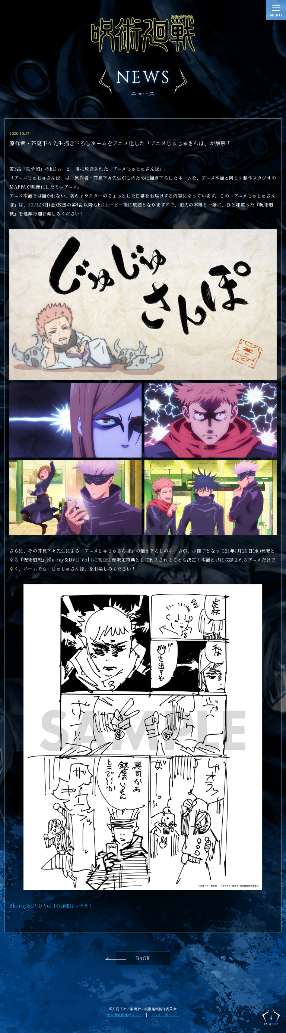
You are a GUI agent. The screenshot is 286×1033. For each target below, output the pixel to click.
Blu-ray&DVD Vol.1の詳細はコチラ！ (51, 905)
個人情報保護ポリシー (124, 1014)
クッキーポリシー (165, 1014)
